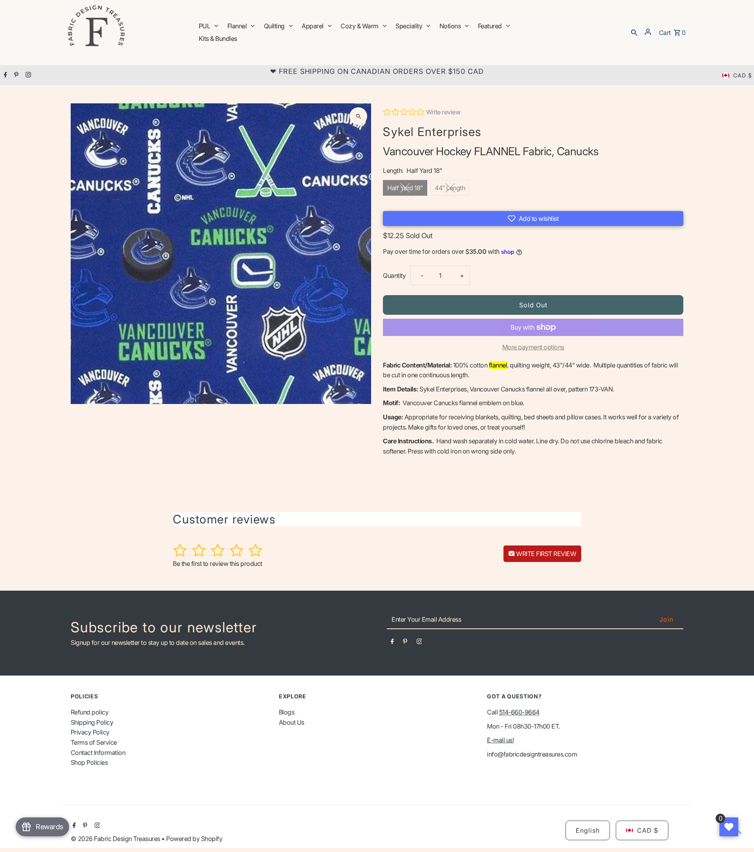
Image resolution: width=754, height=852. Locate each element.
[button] (533, 218)
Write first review (545, 554)
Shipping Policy (92, 722)
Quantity (394, 275)
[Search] (634, 32)
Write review (443, 112)
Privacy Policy (90, 732)
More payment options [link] (533, 347)
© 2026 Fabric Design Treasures (116, 839)
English (588, 830)
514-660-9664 (519, 712)
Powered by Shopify (194, 839)
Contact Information (98, 752)
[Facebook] (4, 75)
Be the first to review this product (217, 563)
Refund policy (90, 712)
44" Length (450, 188)
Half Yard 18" (405, 188)
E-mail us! (500, 740)
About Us (291, 722)
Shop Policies (89, 762)
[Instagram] (27, 75)
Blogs (287, 712)
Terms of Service (94, 742)
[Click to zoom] (358, 116)
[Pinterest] (15, 75)
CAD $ (742, 75)
